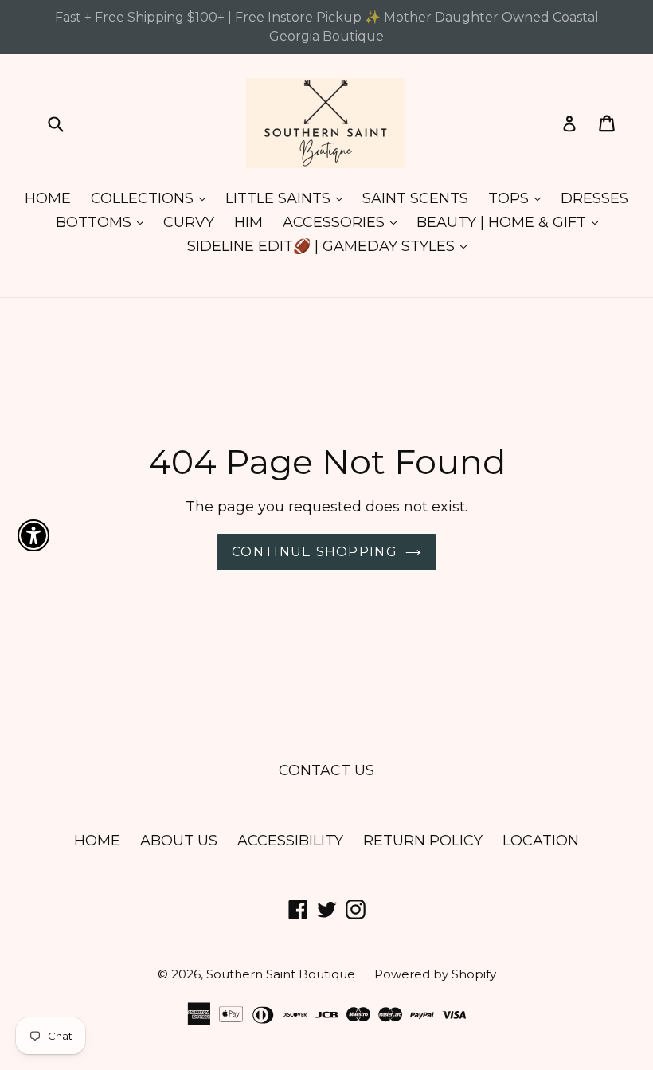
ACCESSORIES (344, 222)
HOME (48, 198)
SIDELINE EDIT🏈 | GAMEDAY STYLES (331, 246)
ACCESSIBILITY (290, 840)
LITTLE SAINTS (287, 198)
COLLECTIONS (152, 198)
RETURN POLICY (423, 840)
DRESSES (594, 198)
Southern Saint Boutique (282, 974)
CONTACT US (326, 770)
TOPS (518, 198)
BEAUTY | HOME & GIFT (511, 222)
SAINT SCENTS (415, 198)
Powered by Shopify (435, 974)
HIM (248, 222)
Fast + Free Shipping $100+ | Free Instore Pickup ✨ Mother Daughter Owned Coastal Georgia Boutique (327, 27)
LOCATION (540, 840)
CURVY (188, 222)
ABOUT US (178, 840)
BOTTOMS (103, 222)
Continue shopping (314, 551)
